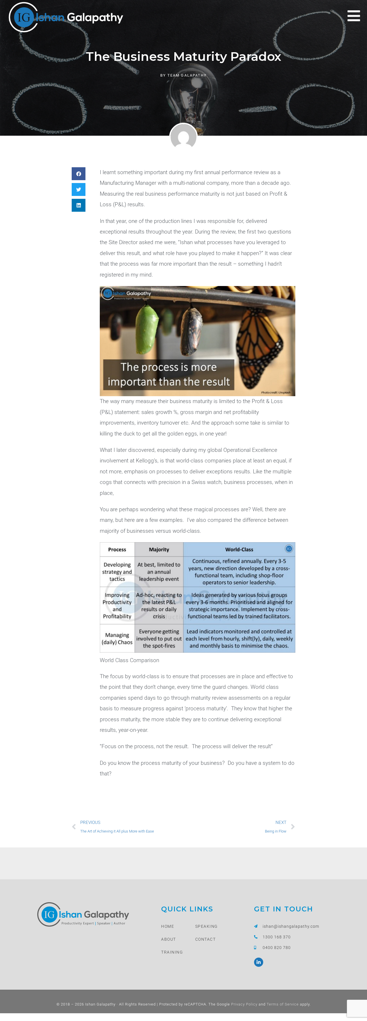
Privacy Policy (243, 1004)
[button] (78, 173)
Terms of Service (282, 1004)
